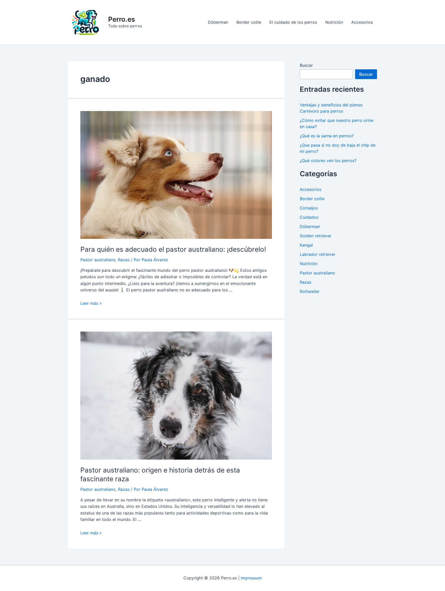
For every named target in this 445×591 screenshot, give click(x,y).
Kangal (306, 245)
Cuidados (309, 217)
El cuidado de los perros (293, 22)
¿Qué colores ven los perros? (328, 160)
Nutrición (334, 22)
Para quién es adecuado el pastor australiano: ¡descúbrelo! (173, 249)
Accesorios (362, 22)
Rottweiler (310, 291)
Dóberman (218, 22)
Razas (124, 259)
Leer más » (91, 303)
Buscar (306, 65)
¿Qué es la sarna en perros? (327, 135)
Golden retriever (315, 235)
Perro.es (121, 19)
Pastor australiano (98, 259)
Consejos (309, 207)
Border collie (248, 22)
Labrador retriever (317, 254)
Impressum (251, 577)
